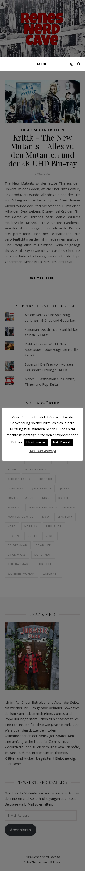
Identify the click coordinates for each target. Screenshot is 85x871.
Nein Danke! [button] (61, 442)
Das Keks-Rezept (42, 451)
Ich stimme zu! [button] (36, 442)
